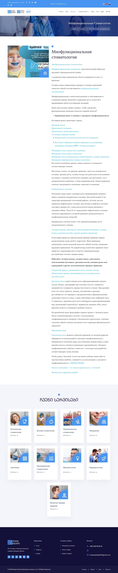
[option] (59, 26)
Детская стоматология (45, 431)
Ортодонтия (94, 431)
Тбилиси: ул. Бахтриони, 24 (58, 4)
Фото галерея (66, 550)
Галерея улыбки (82, 11)
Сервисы (72, 11)
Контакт (108, 11)
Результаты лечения (68, 546)
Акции (92, 11)
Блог (97, 11)
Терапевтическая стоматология (69, 430)
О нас (66, 11)
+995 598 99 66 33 (96, 546)
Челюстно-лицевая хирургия (57, 504)
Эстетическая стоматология (15, 430)
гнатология (14, 468)
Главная (61, 11)
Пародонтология (96, 468)
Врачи (102, 11)
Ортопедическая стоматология (43, 467)
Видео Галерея (66, 553)
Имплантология (69, 468)
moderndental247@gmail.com (100, 555)
